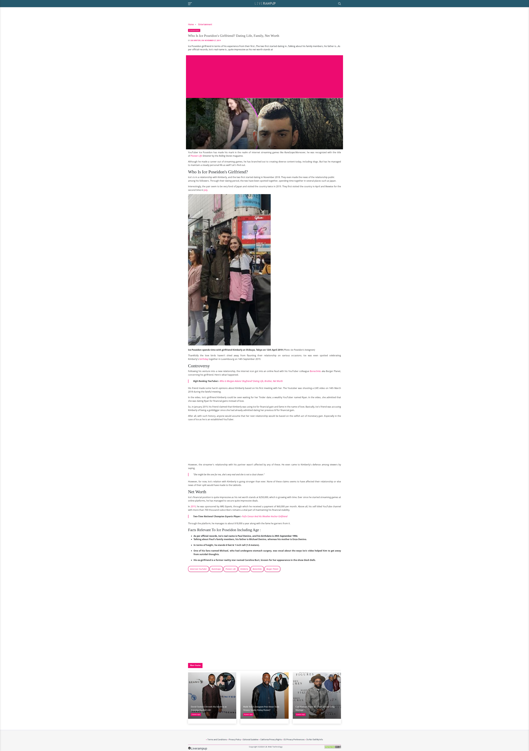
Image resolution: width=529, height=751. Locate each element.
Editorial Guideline (250, 739)
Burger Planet (272, 569)
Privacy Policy (235, 739)
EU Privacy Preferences (294, 739)
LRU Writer (195, 40)
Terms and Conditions (217, 739)
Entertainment (205, 24)
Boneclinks (315, 371)
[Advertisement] (264, 74)
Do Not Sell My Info (315, 739)
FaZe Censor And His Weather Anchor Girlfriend (264, 516)
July (205, 190)
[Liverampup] (265, 3)
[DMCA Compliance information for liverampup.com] (332, 747)
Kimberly (244, 569)
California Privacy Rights (271, 739)
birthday (204, 359)
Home (191, 24)
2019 (193, 506)
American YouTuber (198, 569)
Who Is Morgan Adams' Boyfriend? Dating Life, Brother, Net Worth (251, 381)
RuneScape (216, 569)
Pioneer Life (196, 155)
